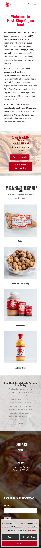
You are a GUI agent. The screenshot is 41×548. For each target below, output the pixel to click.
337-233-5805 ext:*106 (20, 454)
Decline (10, 537)
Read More (31, 530)
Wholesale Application (20, 166)
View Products (19, 157)
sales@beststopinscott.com (20, 457)
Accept (20, 543)
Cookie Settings (29, 537)
